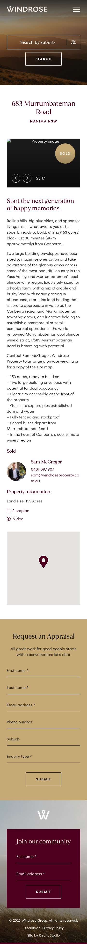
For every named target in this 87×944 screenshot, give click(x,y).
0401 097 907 (42, 469)
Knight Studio (49, 935)
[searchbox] (43, 42)
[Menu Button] (76, 9)
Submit (43, 779)
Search (44, 59)
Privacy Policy (53, 928)
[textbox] (39, 756)
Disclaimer (31, 928)
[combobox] (37, 42)
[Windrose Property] (10, 9)
